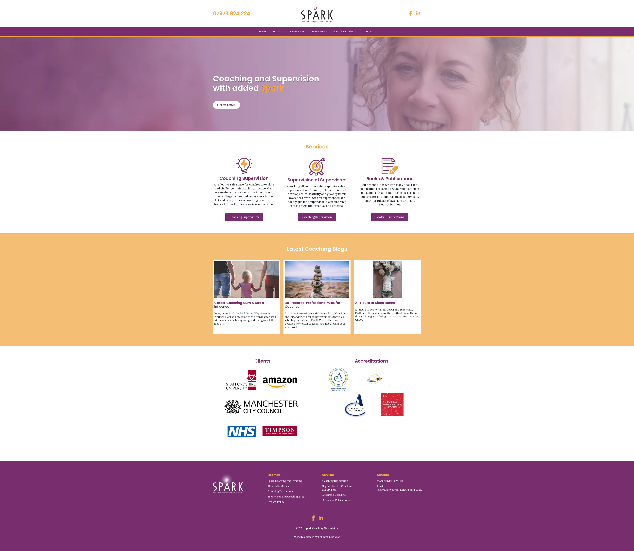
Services (295, 31)
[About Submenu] (284, 31)
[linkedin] (418, 13)
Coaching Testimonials (281, 491)
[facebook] (410, 13)
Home (262, 31)
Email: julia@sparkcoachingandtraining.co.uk (399, 488)
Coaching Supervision (335, 480)
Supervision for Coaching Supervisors (337, 488)
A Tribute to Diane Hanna (375, 303)
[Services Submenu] (304, 31)
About (276, 31)
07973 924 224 (231, 13)
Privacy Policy (276, 501)
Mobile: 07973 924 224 (390, 480)
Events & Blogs (343, 31)
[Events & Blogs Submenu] (356, 31)
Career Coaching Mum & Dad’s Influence (239, 305)
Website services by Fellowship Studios (317, 536)
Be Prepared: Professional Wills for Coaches (312, 305)
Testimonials (319, 31)
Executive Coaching (334, 494)
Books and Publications (336, 500)
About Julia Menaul (278, 486)
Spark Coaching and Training (285, 480)
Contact (369, 31)
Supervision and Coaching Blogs (287, 496)
